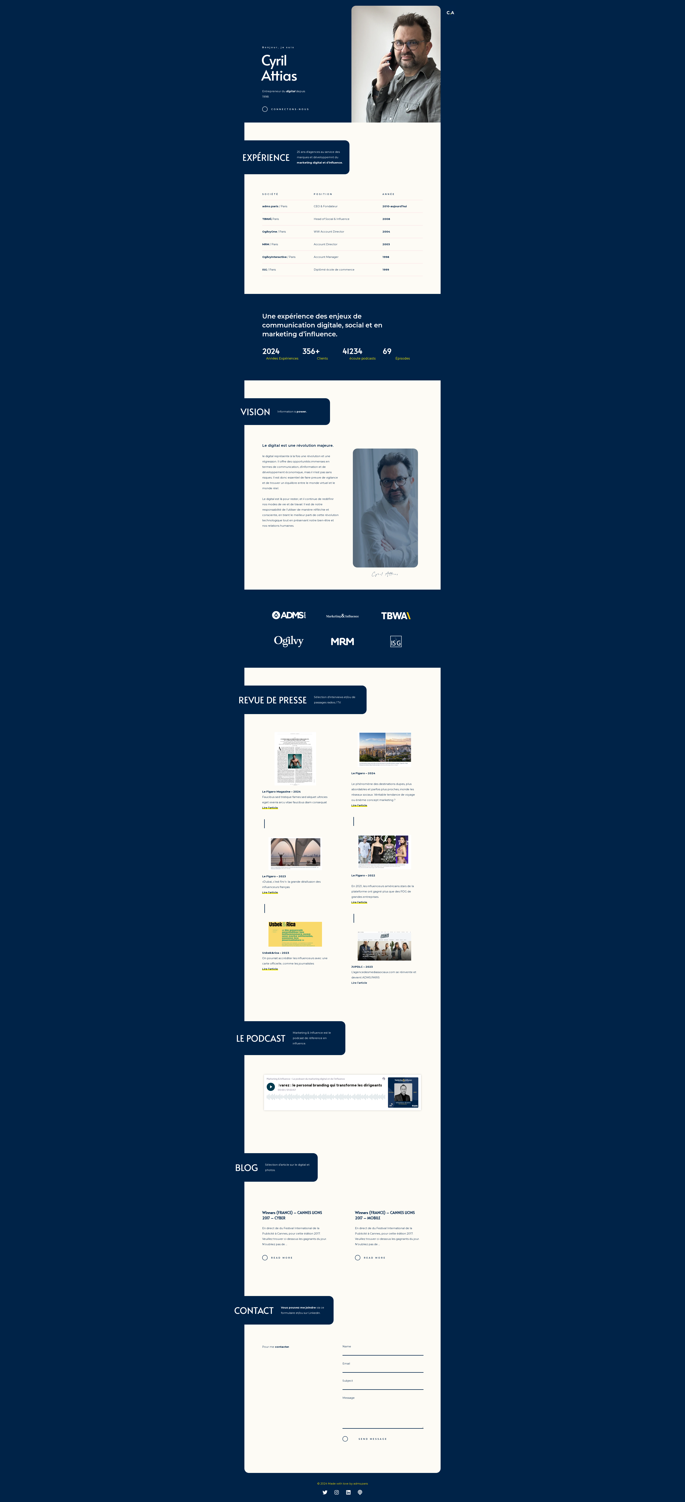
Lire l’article (270, 807)
